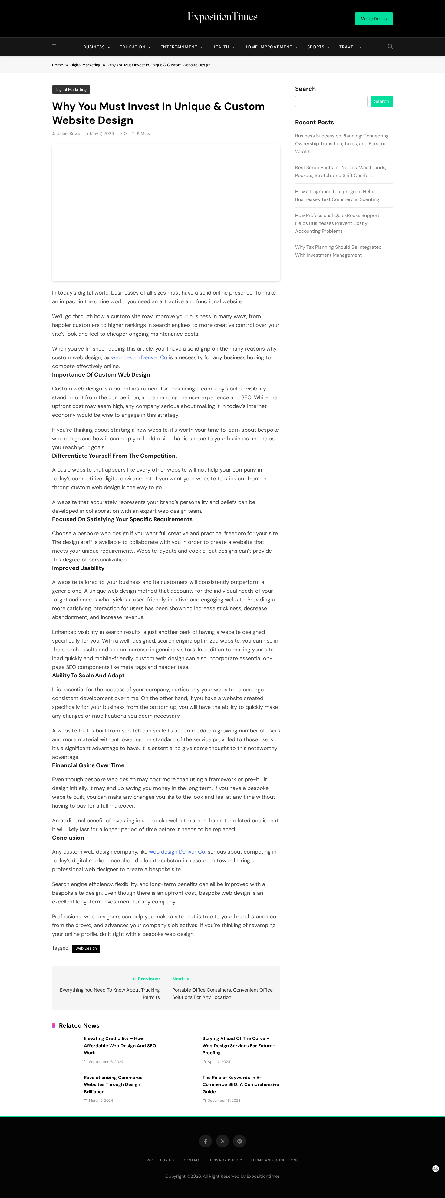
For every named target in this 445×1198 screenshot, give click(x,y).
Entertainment (178, 47)
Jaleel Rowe (68, 133)
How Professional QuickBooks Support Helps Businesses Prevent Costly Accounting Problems (337, 223)
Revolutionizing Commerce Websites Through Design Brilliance (113, 1085)
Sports (316, 47)
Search (305, 89)
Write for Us (160, 1160)
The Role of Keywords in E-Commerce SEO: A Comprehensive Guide (241, 1085)
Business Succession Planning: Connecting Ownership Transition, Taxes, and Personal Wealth (342, 144)
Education (133, 47)
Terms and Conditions (275, 1160)
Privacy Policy (226, 1160)
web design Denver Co (139, 357)
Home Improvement (268, 47)
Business (94, 47)
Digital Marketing (71, 89)
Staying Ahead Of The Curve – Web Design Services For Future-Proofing (239, 1045)
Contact (192, 1160)
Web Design (86, 948)
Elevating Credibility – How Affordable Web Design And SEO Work (120, 1045)
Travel (347, 47)
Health (220, 47)
